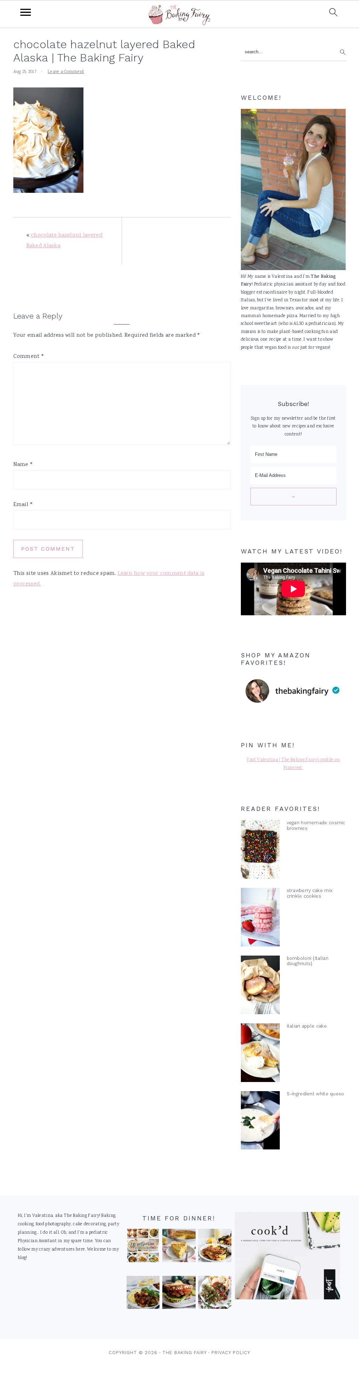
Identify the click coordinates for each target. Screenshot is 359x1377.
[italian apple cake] (260, 1054)
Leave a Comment (66, 72)
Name (23, 465)
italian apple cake (307, 1026)
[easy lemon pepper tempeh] (214, 1247)
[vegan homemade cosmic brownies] (260, 851)
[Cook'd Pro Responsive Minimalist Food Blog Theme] (287, 1298)
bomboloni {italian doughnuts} (307, 961)
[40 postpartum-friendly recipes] (143, 1247)
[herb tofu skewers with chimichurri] (214, 1294)
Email (23, 505)
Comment (29, 357)
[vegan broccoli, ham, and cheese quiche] (179, 1247)
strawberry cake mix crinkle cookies (310, 893)
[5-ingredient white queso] (260, 1122)
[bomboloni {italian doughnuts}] (260, 986)
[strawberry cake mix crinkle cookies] (260, 919)
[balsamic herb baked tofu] (143, 1294)
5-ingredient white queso (315, 1093)
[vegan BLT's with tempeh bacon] (179, 1294)
